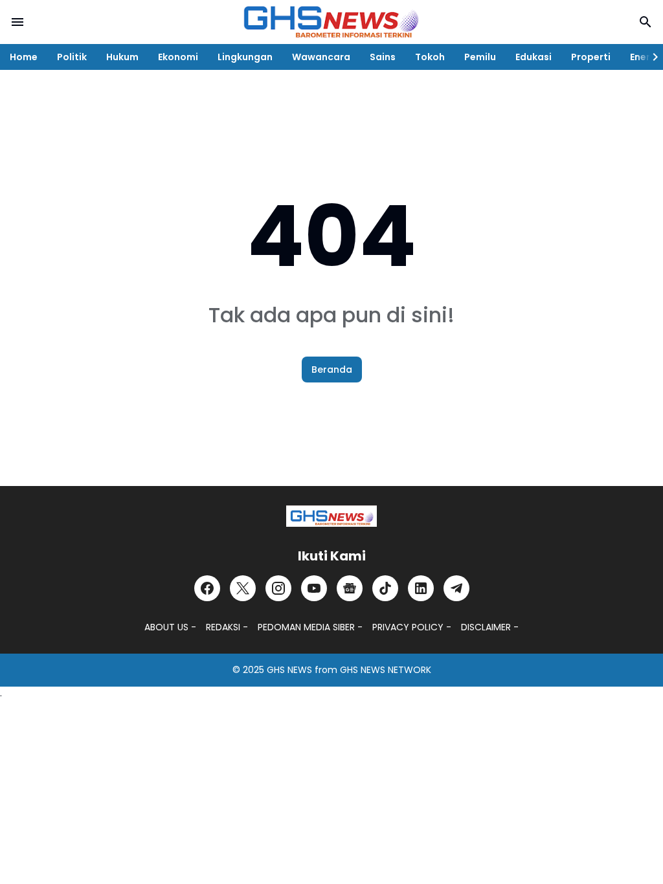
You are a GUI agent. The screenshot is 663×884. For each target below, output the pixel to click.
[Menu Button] (17, 22)
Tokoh (430, 56)
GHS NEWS (289, 669)
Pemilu (480, 56)
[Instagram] (278, 588)
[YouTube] (314, 588)
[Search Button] (645, 22)
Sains (383, 56)
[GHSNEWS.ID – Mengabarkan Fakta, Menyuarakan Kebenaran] (331, 22)
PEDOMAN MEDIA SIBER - (310, 627)
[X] (243, 588)
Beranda (331, 369)
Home (24, 56)
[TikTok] (385, 588)
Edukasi (533, 56)
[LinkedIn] (421, 588)
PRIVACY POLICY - (411, 627)
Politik (72, 56)
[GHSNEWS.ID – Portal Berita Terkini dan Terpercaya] (331, 516)
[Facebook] (207, 588)
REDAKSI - (227, 627)
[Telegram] (456, 588)
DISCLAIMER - (490, 627)
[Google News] (350, 588)
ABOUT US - (170, 627)
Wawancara (321, 56)
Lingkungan (245, 56)
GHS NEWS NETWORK (385, 669)
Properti (591, 56)
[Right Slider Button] (650, 57)
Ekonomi (178, 56)
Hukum (122, 56)
